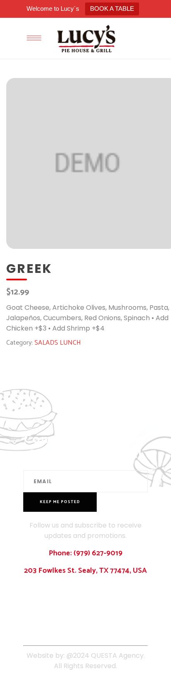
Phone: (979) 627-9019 (85, 553)
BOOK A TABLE (112, 8)
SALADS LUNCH (57, 342)
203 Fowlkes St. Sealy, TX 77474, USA (85, 570)
